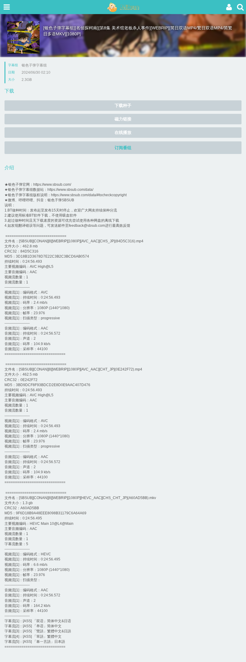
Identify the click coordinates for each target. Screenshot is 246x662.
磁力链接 (123, 119)
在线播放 (123, 132)
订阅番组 (123, 147)
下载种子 (123, 105)
